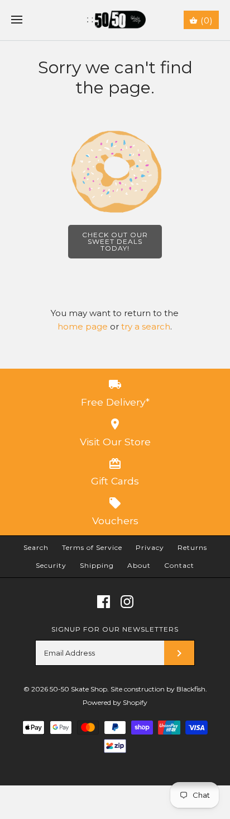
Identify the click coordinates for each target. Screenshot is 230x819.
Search (36, 547)
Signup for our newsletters (115, 629)
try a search (145, 326)
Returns (192, 547)
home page (83, 326)
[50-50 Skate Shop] (115, 20)
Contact (179, 565)
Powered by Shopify (115, 702)
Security (51, 565)
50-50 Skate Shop (78, 689)
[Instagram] (127, 601)
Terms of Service (92, 547)
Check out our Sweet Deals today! (115, 241)
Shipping (97, 565)
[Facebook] (103, 601)
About (139, 565)
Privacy (150, 547)
